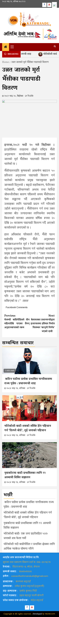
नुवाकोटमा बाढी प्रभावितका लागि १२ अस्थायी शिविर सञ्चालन (25, 475)
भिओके (30, 96)
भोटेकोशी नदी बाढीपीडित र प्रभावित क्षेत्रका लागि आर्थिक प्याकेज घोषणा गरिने (29, 546)
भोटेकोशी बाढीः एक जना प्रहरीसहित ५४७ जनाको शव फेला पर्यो (26, 536)
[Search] (55, 46)
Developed (37, 614)
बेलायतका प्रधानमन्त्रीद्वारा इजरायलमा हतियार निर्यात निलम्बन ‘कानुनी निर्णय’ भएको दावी (43, 324)
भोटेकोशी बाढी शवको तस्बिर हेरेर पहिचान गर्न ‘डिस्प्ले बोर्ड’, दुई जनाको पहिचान (27, 428)
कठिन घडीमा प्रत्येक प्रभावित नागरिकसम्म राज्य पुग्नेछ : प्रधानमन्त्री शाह (28, 381)
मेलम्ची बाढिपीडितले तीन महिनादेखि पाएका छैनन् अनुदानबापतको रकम (17, 322)
